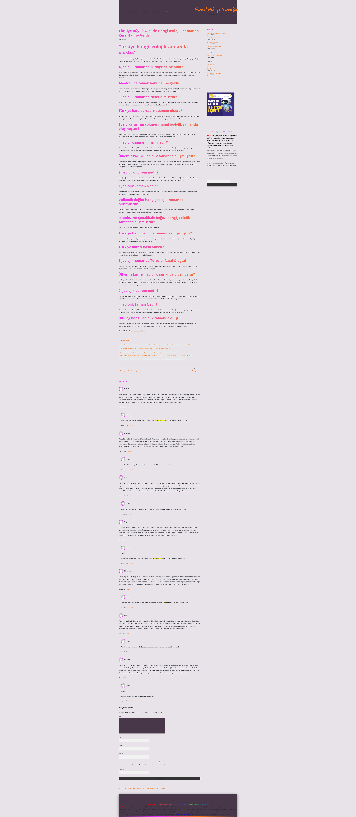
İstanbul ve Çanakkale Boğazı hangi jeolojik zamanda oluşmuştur (163, 352)
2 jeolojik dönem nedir (138, 345)
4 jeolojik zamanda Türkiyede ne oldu (128, 348)
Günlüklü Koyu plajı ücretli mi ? (214, 37)
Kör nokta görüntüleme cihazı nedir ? (215, 73)
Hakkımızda (156, 12)
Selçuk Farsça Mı (193, 371)
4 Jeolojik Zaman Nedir (190, 345)
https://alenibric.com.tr (142, 788)
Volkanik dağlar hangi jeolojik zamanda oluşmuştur (173, 359)
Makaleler (125, 340)
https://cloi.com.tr (155, 788)
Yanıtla (129, 407)
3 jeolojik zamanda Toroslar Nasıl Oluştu (173, 345)
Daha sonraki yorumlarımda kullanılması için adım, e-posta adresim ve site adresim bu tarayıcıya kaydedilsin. (142, 765)
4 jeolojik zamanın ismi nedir (145, 348)
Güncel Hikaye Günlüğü (216, 9)
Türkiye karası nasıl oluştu (186, 355)
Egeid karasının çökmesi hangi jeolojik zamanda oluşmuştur (133, 352)
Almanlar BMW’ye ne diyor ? (213, 51)
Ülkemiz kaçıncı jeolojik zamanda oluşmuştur (130, 359)
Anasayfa (122, 12)
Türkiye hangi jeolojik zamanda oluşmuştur (129, 355)
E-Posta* (121, 745)
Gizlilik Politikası (134, 12)
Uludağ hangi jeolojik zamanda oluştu (151, 359)
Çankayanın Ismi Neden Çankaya (131, 371)
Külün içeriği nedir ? (211, 64)
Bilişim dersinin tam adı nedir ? (213, 69)
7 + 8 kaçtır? (122, 769)
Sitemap (162, 788)
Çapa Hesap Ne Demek (138, 331)
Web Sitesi (121, 753)
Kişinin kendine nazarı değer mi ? (214, 60)
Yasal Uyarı (145, 12)
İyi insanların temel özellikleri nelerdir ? (215, 55)
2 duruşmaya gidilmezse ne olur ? (214, 46)
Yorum (120, 716)
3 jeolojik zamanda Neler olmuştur (153, 345)
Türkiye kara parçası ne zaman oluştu (169, 355)
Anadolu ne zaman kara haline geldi (162, 348)
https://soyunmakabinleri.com (127, 788)
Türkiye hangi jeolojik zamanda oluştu (150, 355)
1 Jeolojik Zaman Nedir (125, 345)
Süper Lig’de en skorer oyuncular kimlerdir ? (216, 33)
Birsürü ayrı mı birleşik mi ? (213, 42)
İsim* (120, 737)
